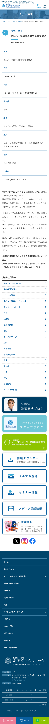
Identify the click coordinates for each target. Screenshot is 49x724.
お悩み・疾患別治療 (11, 583)
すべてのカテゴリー (12, 283)
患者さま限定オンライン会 (15, 301)
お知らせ (7, 619)
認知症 (6, 366)
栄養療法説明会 (10, 289)
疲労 (5, 343)
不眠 (5, 331)
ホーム (6, 562)
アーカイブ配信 (10, 390)
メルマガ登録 (9, 626)
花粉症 (6, 319)
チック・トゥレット (12, 307)
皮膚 (5, 360)
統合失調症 (8, 325)
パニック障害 (9, 295)
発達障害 (7, 384)
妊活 (5, 372)
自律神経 (7, 349)
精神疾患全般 (9, 355)
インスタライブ (10, 337)
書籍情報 (7, 640)
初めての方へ (9, 569)
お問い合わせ (9, 633)
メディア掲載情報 (10, 648)
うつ (5, 313)
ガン (5, 378)
